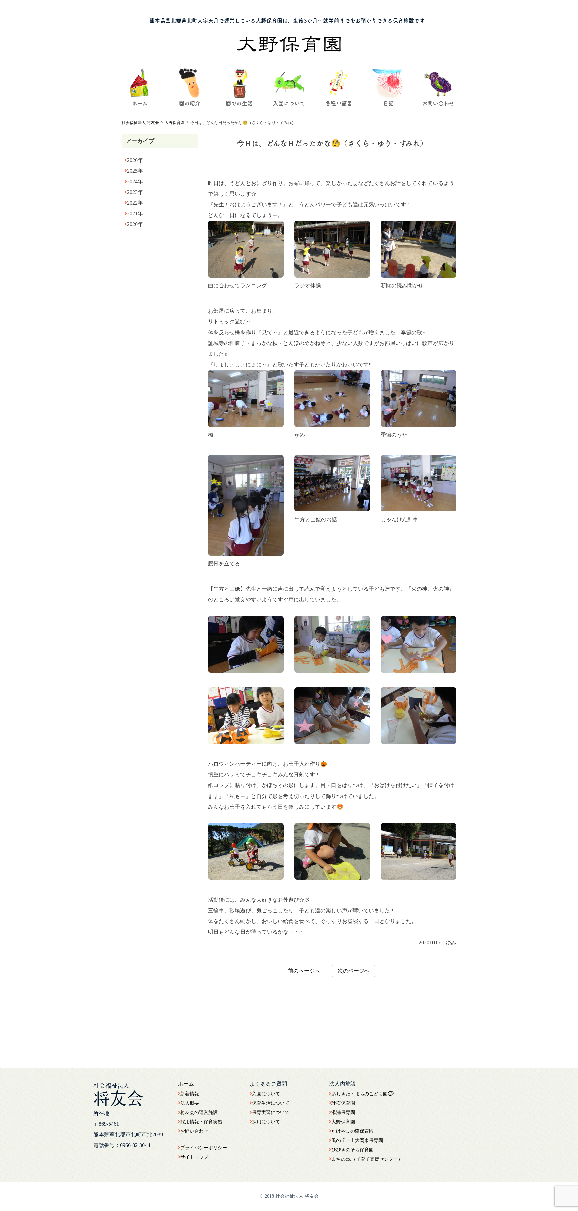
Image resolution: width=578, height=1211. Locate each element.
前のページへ (304, 971)
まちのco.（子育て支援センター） (367, 1159)
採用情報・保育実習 (201, 1121)
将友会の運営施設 (199, 1112)
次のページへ (354, 971)
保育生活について (270, 1103)
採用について (266, 1121)
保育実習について (270, 1112)
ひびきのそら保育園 (352, 1149)
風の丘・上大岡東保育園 (357, 1140)
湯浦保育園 (343, 1112)
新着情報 (189, 1093)
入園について (266, 1093)
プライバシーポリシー (203, 1147)
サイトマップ (194, 1157)
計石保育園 (343, 1103)
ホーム (186, 1084)
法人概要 (189, 1103)
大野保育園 (343, 1121)
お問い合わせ (194, 1131)
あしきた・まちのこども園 (359, 1093)
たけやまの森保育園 (352, 1131)
